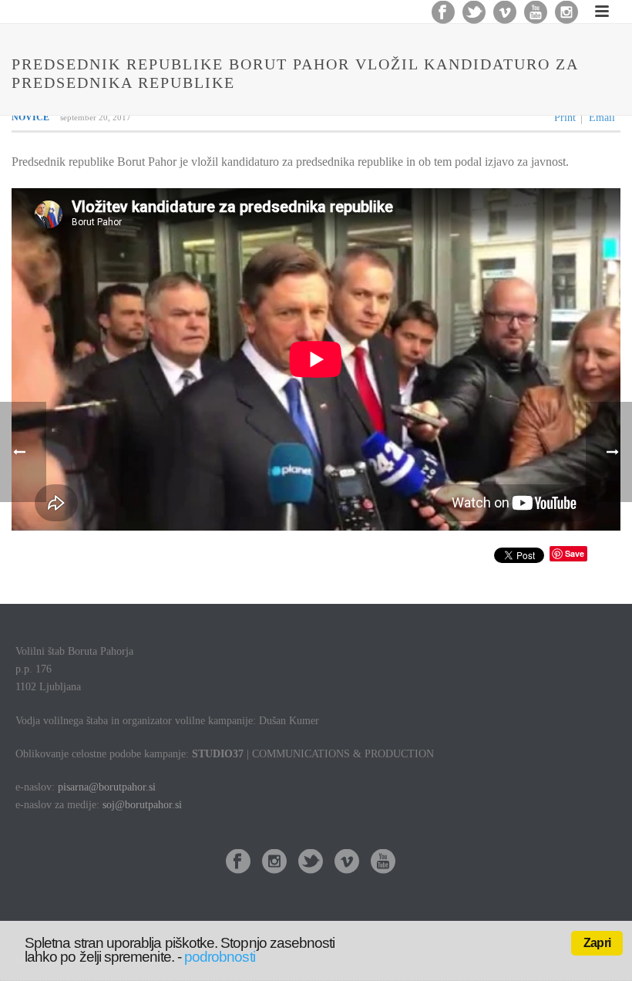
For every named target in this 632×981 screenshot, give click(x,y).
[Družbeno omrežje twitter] (310, 862)
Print (565, 117)
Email (602, 117)
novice (30, 117)
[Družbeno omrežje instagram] (274, 862)
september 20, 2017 (95, 117)
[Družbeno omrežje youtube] (383, 862)
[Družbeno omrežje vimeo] (346, 862)
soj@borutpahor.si (142, 805)
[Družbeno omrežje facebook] (238, 862)
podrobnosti (219, 957)
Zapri (596, 942)
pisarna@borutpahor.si (107, 787)
